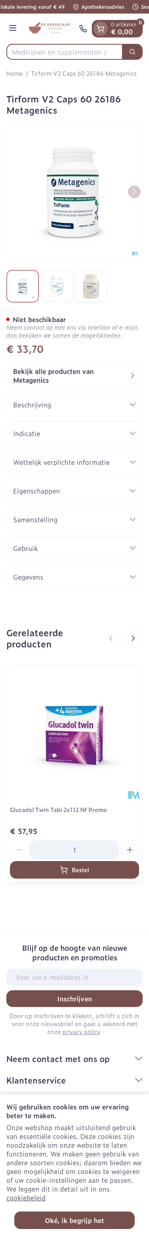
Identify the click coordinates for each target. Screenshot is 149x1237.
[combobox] (64, 52)
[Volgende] (134, 191)
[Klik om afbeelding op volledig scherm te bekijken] (74, 192)
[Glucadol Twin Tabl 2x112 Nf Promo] (74, 734)
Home (14, 73)
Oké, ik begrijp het (74, 1220)
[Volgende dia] (133, 638)
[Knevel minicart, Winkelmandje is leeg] (100, 29)
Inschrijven (74, 998)
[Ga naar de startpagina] (49, 29)
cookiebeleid (26, 1197)
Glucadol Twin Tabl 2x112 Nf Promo (58, 809)
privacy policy (81, 1031)
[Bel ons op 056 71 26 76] (83, 29)
